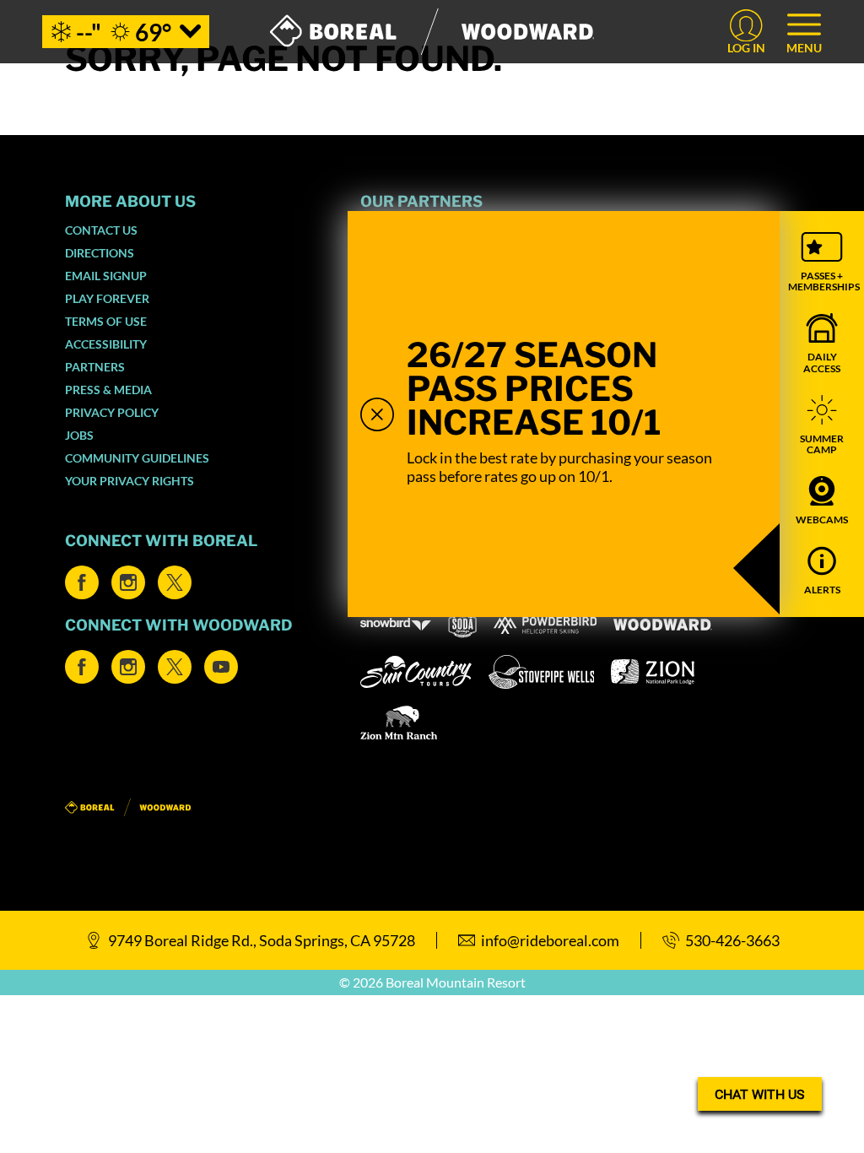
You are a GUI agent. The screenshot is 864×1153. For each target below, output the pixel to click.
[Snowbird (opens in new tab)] (395, 624)
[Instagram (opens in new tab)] (128, 582)
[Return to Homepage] (432, 31)
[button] (822, 262)
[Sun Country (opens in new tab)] (416, 672)
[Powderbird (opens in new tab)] (545, 624)
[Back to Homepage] (191, 808)
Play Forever (107, 298)
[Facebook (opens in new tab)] (82, 582)
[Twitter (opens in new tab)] (175, 582)
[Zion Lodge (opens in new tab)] (652, 672)
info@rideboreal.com (550, 940)
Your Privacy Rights (129, 481)
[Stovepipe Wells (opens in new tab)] (542, 672)
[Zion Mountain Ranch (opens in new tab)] (398, 722)
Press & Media (108, 389)
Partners (95, 367)
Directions (99, 253)
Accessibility (106, 344)
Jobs (79, 435)
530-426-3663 (732, 940)
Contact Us (101, 230)
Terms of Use (106, 321)
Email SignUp (106, 275)
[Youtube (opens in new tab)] (221, 667)
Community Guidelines (137, 458)
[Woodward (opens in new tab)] (662, 625)
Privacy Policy (112, 412)
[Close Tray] (377, 414)
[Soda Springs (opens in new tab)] (462, 624)
